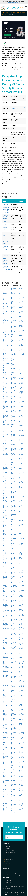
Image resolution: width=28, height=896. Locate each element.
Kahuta (14, 374)
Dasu (14, 755)
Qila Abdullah (13, 554)
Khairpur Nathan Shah (6, 468)
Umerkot (15, 459)
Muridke (14, 521)
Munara (6, 521)
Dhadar (6, 750)
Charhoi (22, 681)
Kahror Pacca (5, 375)
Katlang (14, 646)
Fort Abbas (13, 371)
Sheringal (5, 731)
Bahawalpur (21, 291)
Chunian (22, 345)
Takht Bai (22, 590)
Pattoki (22, 428)
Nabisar (14, 524)
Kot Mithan (4, 488)
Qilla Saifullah (20, 432)
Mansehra (13, 416)
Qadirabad (21, 684)
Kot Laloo (12, 764)
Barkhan (22, 698)
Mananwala (5, 506)
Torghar (22, 559)
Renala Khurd (13, 567)
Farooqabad (5, 369)
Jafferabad (13, 633)
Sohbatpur (21, 704)
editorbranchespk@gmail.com (14, 2)
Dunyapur (21, 359)
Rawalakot (5, 438)
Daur (22, 351)
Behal (22, 322)
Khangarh (21, 719)
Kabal (6, 728)
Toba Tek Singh (5, 460)
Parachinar (21, 542)
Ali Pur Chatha (21, 608)
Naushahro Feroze (21, 771)
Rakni (6, 703)
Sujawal (6, 589)
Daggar (14, 450)
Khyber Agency (13, 712)
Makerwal (13, 502)
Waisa (6, 481)
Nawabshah (21, 425)
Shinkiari (7, 490)
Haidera (22, 377)
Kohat (6, 402)
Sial (5, 616)
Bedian (14, 322)
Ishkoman (5, 719)
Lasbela (6, 705)
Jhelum (22, 368)
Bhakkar (14, 326)
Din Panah (12, 706)
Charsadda (13, 338)
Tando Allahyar (21, 451)
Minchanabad (14, 627)
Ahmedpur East (21, 295)
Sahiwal (6, 440)
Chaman (22, 292)
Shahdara (21, 666)
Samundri (21, 441)
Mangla (6, 615)
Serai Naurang (5, 577)
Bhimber (22, 628)
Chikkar (22, 767)
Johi (21, 715)
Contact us (9, 871)
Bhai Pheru (20, 759)
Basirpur (22, 685)
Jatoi (21, 393)
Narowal (22, 422)
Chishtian (22, 297)
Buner (6, 507)
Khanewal (21, 400)
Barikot (22, 321)
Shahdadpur (21, 445)
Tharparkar (13, 639)
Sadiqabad (21, 439)
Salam (22, 568)
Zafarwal (7, 610)
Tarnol (22, 558)
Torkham (15, 561)
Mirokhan (5, 710)
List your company (11, 873)
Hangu (22, 378)
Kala (21, 731)
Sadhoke (22, 763)
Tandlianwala (21, 592)
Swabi (22, 449)
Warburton (13, 608)
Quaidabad (13, 557)
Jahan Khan (5, 776)
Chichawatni (5, 298)
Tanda (22, 776)
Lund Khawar (5, 502)
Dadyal (22, 298)
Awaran (6, 625)
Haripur (14, 379)
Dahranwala (5, 657)
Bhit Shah (12, 330)
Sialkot (6, 449)
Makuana (7, 789)
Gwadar (14, 377)
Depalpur (13, 301)
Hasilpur (14, 382)
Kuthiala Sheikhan (13, 734)
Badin (6, 311)
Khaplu (22, 646)
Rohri (22, 566)
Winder (22, 606)
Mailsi (22, 414)
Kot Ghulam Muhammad (21, 485)
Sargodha (13, 444)
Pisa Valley (12, 773)
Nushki (22, 713)
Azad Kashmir (13, 629)
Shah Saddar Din (5, 579)
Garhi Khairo (5, 721)
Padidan (14, 538)
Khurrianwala (21, 474)
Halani (14, 752)
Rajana (14, 563)
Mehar (22, 416)
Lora (21, 500)
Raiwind (22, 434)
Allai (6, 696)
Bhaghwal (21, 325)
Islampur (7, 810)
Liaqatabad (13, 695)
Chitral (22, 340)
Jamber (14, 780)
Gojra (22, 313)
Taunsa (22, 454)
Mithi (22, 515)
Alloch (14, 308)
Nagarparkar (5, 762)
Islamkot (22, 580)
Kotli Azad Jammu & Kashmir (13, 491)
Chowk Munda (13, 690)
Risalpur (14, 615)
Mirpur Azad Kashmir (21, 418)
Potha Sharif (21, 778)
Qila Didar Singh (21, 554)
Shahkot (22, 490)
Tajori (14, 590)
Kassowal (22, 753)
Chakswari (21, 335)
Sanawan (22, 689)
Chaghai (6, 632)
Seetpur (22, 736)
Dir (21, 357)
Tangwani (5, 635)
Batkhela (7, 322)
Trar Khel (5, 809)
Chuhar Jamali (5, 346)
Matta (14, 510)
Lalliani (6, 500)
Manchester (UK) (5, 663)
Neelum (6, 638)
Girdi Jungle (21, 795)
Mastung (22, 507)
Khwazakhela (21, 663)
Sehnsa (22, 572)
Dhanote (22, 353)
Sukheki (14, 616)
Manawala (5, 679)
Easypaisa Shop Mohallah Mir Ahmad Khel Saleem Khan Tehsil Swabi (6, 208)
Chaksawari (5, 620)
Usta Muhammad (5, 605)
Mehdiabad (21, 801)
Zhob (22, 460)
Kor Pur (6, 681)
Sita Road (15, 651)
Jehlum (6, 611)
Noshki (14, 534)
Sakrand (14, 440)
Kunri (6, 409)
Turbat (6, 601)
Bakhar (22, 729)
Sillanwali (15, 586)
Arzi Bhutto (20, 783)
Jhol (21, 775)
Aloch (14, 696)
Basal (14, 731)
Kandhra (22, 752)
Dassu (14, 620)
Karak (22, 395)
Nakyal (14, 775)
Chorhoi (6, 725)
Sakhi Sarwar (21, 659)
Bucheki (6, 331)
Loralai (14, 414)
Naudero (22, 589)
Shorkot (14, 585)
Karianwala (21, 680)
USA (7, 861)
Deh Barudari (5, 354)
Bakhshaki (13, 760)
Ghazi (6, 377)
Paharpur (13, 717)
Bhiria (22, 327)
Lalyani (14, 500)
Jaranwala (13, 367)
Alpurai (22, 308)
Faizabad (22, 367)
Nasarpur (15, 753)
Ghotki (6, 313)
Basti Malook (21, 617)
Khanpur (7, 401)
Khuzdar (7, 476)
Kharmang (21, 723)
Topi (14, 559)
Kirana (14, 739)
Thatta (14, 599)
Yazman (22, 495)
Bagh (14, 311)
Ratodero (13, 597)
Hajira (14, 791)
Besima (14, 729)
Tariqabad (21, 766)
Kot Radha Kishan (21, 403)
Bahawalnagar (6, 497)
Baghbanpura (6, 769)
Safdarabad (13, 676)
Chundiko (13, 346)
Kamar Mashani (5, 676)
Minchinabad (13, 514)
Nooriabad (5, 673)
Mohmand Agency (21, 636)
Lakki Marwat (5, 525)
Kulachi (6, 715)
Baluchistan (21, 630)
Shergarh (22, 545)
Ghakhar (22, 376)
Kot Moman (12, 488)
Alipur (22, 762)
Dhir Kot (6, 794)
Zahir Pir (14, 610)
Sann (6, 572)
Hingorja (22, 384)
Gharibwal (21, 633)
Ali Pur (6, 306)
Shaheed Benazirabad (21, 602)
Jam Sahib (5, 390)
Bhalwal (22, 326)
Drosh (14, 750)
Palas (14, 724)
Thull (22, 599)
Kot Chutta (12, 484)
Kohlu (22, 724)
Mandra (6, 685)
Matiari (22, 509)
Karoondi (22, 810)
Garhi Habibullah (13, 698)
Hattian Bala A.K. (13, 384)
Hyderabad (13, 364)
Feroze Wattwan (5, 783)
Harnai (6, 701)
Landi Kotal (5, 648)
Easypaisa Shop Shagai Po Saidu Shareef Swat (6, 248)
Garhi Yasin (13, 790)
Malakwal (22, 501)
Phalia (6, 431)
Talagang (14, 499)
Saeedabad (13, 570)
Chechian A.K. (6, 334)
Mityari (22, 647)
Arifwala (14, 310)
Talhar (14, 591)
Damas (6, 349)
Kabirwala (21, 373)
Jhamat (14, 395)
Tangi (6, 558)
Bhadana (7, 324)
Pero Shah (21, 809)
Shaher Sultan (13, 736)
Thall (6, 559)
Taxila (22, 455)
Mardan (22, 415)
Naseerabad (5, 530)
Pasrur (14, 543)
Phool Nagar (13, 548)
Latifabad (15, 589)
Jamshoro (21, 391)
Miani (6, 512)
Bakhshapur (21, 319)
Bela (6, 803)
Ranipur (14, 677)
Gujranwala (5, 319)
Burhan (22, 331)
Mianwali (14, 417)
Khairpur (14, 396)
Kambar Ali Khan (13, 409)
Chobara (7, 733)
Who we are (9, 846)
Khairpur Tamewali (21, 745)
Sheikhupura (13, 448)
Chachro (22, 728)
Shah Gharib (21, 738)
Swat (6, 450)
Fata (21, 516)
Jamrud (6, 724)
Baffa (22, 748)
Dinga (22, 302)
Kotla (6, 483)
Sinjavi (14, 703)
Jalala (22, 785)
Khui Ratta (13, 473)
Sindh (14, 641)
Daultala (22, 350)
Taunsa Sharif (21, 597)
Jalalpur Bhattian (5, 388)
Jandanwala (13, 393)
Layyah (14, 411)
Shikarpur (21, 448)
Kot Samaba (20, 488)
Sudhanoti (13, 710)
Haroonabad (21, 381)
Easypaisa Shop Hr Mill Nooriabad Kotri (6, 227)
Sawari (22, 443)
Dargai (22, 349)
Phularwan (5, 671)
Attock (22, 310)
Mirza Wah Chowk (13, 797)
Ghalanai (7, 752)
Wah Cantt (13, 461)
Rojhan (6, 739)
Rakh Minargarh (21, 564)
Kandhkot (13, 583)
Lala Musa (20, 409)
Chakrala (22, 332)
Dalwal (22, 610)
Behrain (14, 317)
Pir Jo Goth (21, 551)
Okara (14, 426)
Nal (5, 758)
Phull (22, 547)
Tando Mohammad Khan (5, 454)
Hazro (22, 383)
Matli (6, 510)
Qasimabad (21, 595)
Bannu (22, 320)
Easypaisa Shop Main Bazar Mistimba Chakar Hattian (5, 259)
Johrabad (22, 615)
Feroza (22, 369)
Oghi (14, 478)
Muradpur (5, 742)
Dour (14, 643)
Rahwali (6, 563)
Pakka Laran (5, 745)
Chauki (6, 772)
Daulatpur (13, 668)
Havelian (7, 363)
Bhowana (22, 329)
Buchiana (15, 331)
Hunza (14, 656)
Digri (14, 302)
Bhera (14, 327)
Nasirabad (5, 591)
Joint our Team (10, 850)
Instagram (8, 882)
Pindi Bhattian (13, 659)
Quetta (6, 434)
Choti (6, 732)
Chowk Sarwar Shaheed (21, 343)
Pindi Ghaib (13, 482)
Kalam (14, 810)
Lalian (22, 499)
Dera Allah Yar (21, 621)
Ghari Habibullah (5, 624)
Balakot (22, 641)
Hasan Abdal (21, 479)
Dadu (14, 298)
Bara (14, 744)
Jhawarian (21, 673)
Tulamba (7, 600)
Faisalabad (21, 305)
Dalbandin (21, 348)
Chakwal (6, 336)
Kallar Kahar (13, 407)
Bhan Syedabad (21, 787)
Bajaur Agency (21, 626)
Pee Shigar (20, 799)
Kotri (6, 493)
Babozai (14, 728)
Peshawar (21, 430)
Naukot (14, 529)
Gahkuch (22, 757)
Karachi (22, 288)
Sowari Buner (21, 506)
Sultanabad (13, 605)
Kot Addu (15, 402)
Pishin (14, 431)
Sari (21, 807)
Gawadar (15, 495)
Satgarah (22, 611)
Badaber (22, 696)
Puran (6, 553)
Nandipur (21, 671)
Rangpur (7, 566)
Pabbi (22, 426)
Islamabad (5, 289)
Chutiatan (21, 790)
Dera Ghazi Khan (21, 300)
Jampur (14, 390)
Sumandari (21, 614)
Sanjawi (6, 807)
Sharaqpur (13, 795)
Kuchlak (14, 493)
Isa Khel (14, 642)
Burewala (13, 293)
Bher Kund (13, 757)
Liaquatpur (21, 412)
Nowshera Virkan (21, 536)
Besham (14, 665)
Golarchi (7, 763)
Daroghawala (13, 769)
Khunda (22, 472)
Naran (14, 808)
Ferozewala (5, 372)
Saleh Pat (22, 727)
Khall (14, 748)
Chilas (22, 339)
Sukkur (14, 449)
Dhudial (6, 357)
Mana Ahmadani (21, 503)
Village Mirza (21, 605)
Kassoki (14, 732)
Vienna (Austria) (13, 662)
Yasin (22, 717)
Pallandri (22, 761)
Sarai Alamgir (5, 479)
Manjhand (5, 801)
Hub (6, 386)
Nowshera (5, 428)
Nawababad (13, 692)
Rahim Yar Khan (13, 435)
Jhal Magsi (12, 721)
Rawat (22, 436)
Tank (14, 558)
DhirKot (6, 796)
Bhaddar (14, 324)
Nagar (14, 725)
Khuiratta (7, 755)
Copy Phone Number (15, 110)
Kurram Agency (21, 657)
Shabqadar (5, 547)
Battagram (5, 293)
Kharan (6, 469)
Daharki (14, 578)
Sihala (6, 586)
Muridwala (21, 523)
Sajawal (14, 600)
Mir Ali (22, 514)
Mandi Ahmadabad (13, 506)
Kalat (22, 405)
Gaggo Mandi (21, 312)
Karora (6, 753)
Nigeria (8, 858)
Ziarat (14, 653)
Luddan (14, 741)
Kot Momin (12, 673)
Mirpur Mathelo (13, 516)
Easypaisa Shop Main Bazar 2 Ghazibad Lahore (5, 218)
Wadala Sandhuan (5, 607)
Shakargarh (5, 448)
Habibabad (13, 686)
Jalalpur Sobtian (21, 388)
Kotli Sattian (20, 492)
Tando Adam (5, 594)
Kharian (14, 401)
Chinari (22, 710)
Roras (22, 567)
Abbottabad (13, 291)
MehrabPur (21, 511)
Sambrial (7, 499)
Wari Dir (6, 653)
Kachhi (22, 720)
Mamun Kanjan (13, 648)
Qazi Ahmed (5, 597)
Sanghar (6, 443)
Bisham (22, 330)
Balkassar (7, 320)
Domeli (6, 358)
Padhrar (22, 755)
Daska (6, 300)
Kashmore (21, 463)
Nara (6, 526)
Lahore (14, 288)
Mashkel (14, 701)
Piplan (14, 550)
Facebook (8, 880)
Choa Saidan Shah (5, 342)
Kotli (14, 747)
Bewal (22, 497)
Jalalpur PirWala (13, 388)
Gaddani (22, 756)
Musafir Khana (21, 639)
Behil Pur (7, 812)
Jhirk (6, 785)
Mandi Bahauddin (5, 416)
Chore (22, 642)
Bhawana (22, 714)
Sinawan (22, 705)
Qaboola (7, 495)
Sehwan (22, 600)
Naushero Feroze (5, 534)
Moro (22, 518)
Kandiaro (20, 583)
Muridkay (21, 421)
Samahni (14, 762)
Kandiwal (22, 741)
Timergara (21, 458)
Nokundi (22, 701)
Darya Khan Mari (13, 351)
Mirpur (14, 761)
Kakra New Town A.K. (5, 406)
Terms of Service (10, 852)
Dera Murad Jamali (13, 354)
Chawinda (5, 340)
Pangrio (14, 812)
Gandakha (21, 700)
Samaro (6, 651)
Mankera (7, 628)
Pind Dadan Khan (21, 549)
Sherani (6, 727)
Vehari (22, 459)
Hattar (22, 382)
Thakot (6, 599)
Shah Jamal (21, 577)
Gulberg (22, 747)
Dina (14, 357)
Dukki (14, 303)
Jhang (22, 365)
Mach (22, 796)
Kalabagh (15, 405)
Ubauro (14, 601)
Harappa (7, 382)
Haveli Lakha (21, 477)
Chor (14, 803)
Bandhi (6, 791)
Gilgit (6, 518)
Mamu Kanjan (5, 692)
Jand (6, 392)
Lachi (6, 698)
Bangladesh (9, 865)
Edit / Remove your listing (13, 875)
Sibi (13, 496)
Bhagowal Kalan (5, 328)
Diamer (22, 694)
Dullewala (13, 359)
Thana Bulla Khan (21, 805)
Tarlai (22, 453)
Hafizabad (13, 362)
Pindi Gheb (5, 551)
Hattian (6, 383)
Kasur (6, 464)
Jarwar (6, 646)
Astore (22, 709)
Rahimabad (5, 562)
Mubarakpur (21, 520)
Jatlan (22, 392)
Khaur (14, 469)
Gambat (22, 370)
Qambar (14, 594)
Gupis (14, 718)
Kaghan (22, 711)
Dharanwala (13, 784)
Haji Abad (12, 777)
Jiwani (14, 398)
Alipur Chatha (21, 307)
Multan (14, 420)
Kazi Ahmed (20, 624)
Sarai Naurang (21, 544)
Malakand (5, 666)
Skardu (14, 497)
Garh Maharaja (5, 690)
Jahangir (14, 386)
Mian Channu (5, 418)
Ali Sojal (22, 803)
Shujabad (22, 585)
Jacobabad (21, 364)
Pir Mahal (20, 654)
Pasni (6, 543)
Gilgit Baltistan (13, 314)
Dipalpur (22, 661)
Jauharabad (5, 396)
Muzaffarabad (6, 424)
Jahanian (22, 386)
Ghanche (22, 695)
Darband (14, 349)
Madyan (22, 690)
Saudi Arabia (9, 860)
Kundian (22, 493)
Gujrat (6, 360)
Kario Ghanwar (13, 454)
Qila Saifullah (5, 556)
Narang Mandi (21, 527)
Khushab (22, 401)
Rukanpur (5, 570)
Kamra (14, 623)
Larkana (6, 411)
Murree (22, 496)
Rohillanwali (5, 737)
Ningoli (14, 531)
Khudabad (5, 805)
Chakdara (13, 509)
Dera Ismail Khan (5, 303)
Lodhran (7, 414)
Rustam (14, 807)
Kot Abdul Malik (21, 482)
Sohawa (22, 732)
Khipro (6, 472)
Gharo (22, 578)
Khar (6, 747)
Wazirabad (5, 310)
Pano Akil (15, 540)
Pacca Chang (21, 649)
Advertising (9, 848)
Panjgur (6, 540)
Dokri (6, 643)
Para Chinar (13, 527)
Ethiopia (8, 863)
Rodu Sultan (21, 692)
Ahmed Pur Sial (21, 687)
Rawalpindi (13, 438)
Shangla (14, 545)
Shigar (14, 727)
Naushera (21, 530)
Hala (14, 378)
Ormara (6, 538)
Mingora (22, 512)
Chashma (15, 619)
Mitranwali (13, 519)
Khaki (14, 467)
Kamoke (14, 376)
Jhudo (6, 398)
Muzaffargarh (13, 424)
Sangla (14, 476)
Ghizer (22, 619)
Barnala (22, 677)
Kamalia (22, 374)
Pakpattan (13, 429)
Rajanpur (22, 435)
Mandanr (15, 714)
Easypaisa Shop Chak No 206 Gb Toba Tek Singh (6, 268)
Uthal (6, 748)
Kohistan (14, 634)
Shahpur (22, 581)
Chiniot (14, 297)
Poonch (22, 725)
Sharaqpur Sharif (5, 584)
